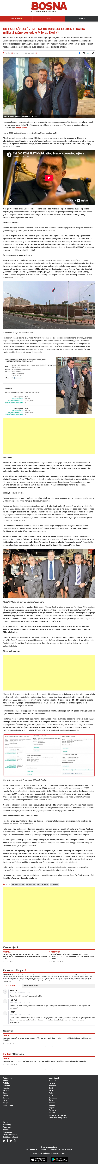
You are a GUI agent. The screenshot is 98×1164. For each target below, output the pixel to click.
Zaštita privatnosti (10, 1137)
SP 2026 (52, 1113)
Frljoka (52, 1108)
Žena (51, 1100)
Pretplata (7, 1127)
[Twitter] (11, 1141)
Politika (82, 19)
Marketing (7, 1125)
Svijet (5, 1100)
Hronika (6, 1088)
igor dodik (30, 884)
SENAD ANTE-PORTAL (57, 1115)
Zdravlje (52, 1085)
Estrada (52, 1103)
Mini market (8, 1105)
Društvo (6, 1103)
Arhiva (5, 1122)
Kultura (52, 1083)
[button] (93, 60)
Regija (5, 1095)
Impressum (7, 1132)
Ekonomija (7, 1090)
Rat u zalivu (7, 1078)
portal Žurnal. (21, 128)
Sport (5, 1093)
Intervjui (6, 1085)
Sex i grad (53, 1098)
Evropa (6, 1098)
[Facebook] (7, 1141)
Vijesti (49, 19)
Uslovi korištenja (10, 1134)
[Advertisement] (49, 436)
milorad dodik (18, 884)
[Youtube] (15, 1141)
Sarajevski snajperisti (58, 1118)
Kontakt (6, 1130)
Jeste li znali (54, 1078)
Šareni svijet (54, 1110)
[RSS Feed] (4, 1141)
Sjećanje (52, 1080)
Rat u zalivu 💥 (16, 18)
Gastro (51, 1088)
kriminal (54, 884)
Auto (51, 1093)
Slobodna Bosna (49, 1153)
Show (51, 1095)
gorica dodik (42, 884)
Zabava (52, 1105)
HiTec (51, 1090)
